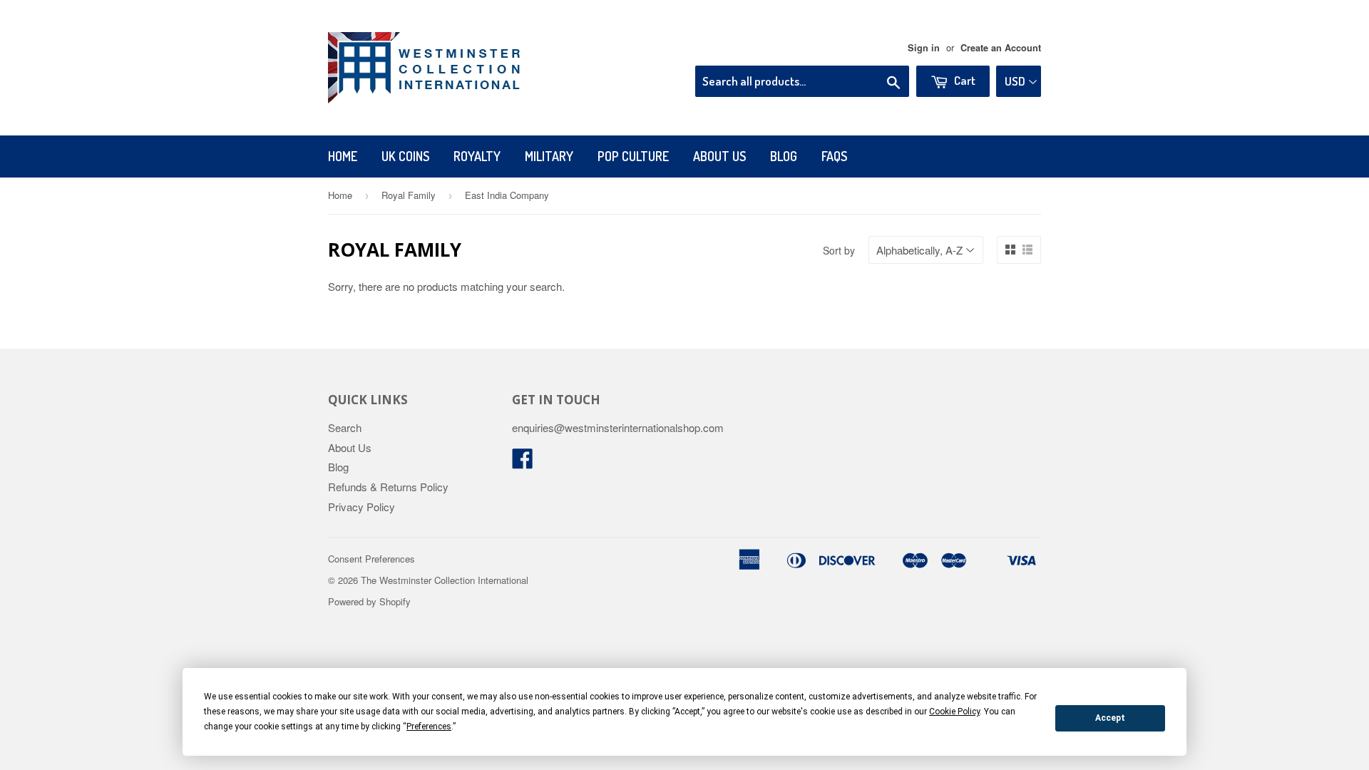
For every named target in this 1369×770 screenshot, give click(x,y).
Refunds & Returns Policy (388, 486)
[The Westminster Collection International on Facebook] (522, 462)
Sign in (924, 47)
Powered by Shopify (369, 601)
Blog (783, 156)
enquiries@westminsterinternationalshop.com (618, 427)
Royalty (477, 156)
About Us (719, 156)
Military (549, 156)
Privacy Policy (361, 506)
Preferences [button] (428, 727)
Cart (963, 80)
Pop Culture (633, 156)
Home (342, 156)
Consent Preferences (371, 558)
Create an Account (1000, 47)
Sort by (839, 250)
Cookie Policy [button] (954, 712)
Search (345, 427)
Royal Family (408, 195)
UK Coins (405, 156)
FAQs (834, 156)
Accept (1110, 718)
